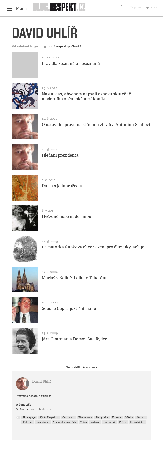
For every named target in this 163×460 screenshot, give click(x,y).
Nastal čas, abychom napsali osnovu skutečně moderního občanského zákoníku (86, 96)
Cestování (68, 417)
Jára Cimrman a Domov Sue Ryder (74, 339)
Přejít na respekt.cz (143, 7)
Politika (27, 422)
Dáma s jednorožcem (62, 185)
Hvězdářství (137, 422)
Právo (122, 422)
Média (129, 417)
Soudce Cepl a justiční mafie (69, 308)
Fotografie (102, 417)
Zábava (95, 422)
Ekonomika (85, 417)
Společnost (43, 422)
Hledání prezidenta (60, 155)
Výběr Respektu (49, 417)
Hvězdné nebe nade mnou (66, 216)
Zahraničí (109, 422)
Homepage (29, 417)
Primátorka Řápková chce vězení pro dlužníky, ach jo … (95, 247)
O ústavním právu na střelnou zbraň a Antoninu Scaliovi (96, 124)
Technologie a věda (64, 422)
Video (83, 422)
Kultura (116, 417)
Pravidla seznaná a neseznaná (71, 63)
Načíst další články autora (81, 367)
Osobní (141, 417)
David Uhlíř (41, 381)
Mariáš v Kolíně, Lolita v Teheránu (75, 277)
